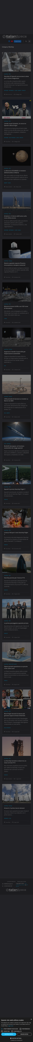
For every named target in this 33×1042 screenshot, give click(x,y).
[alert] (16, 521)
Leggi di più (10, 1026)
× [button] (31, 1019)
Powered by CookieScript (17, 1040)
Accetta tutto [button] (9, 1034)
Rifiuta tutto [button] (24, 1034)
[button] (16, 1038)
